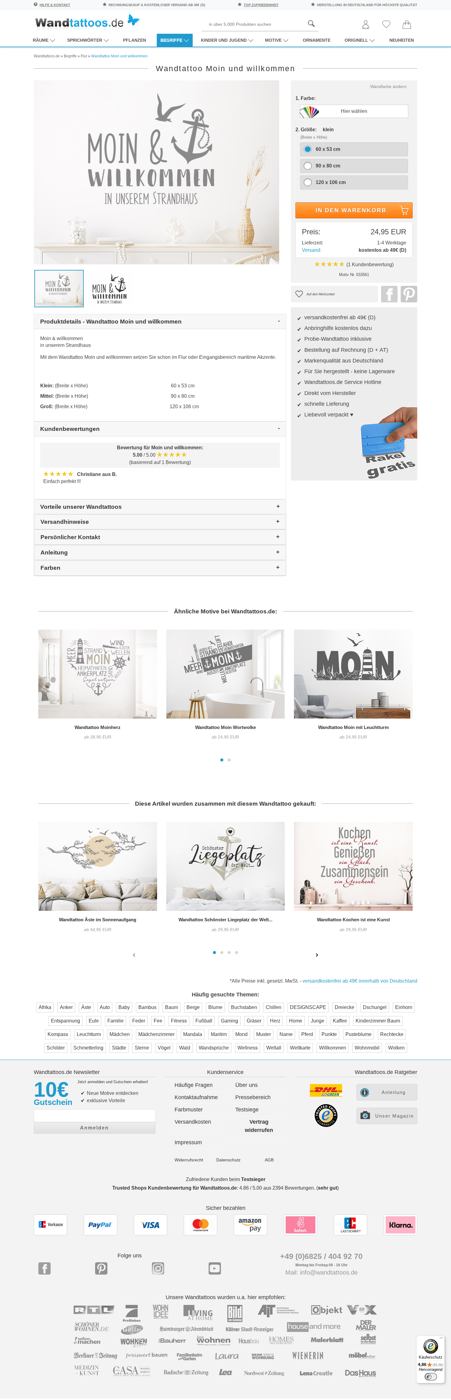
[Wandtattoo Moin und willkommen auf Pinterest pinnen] (407, 294)
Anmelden (94, 1127)
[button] (222, 760)
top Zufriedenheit (261, 5)
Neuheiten (401, 40)
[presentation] (134, 954)
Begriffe (171, 40)
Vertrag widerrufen (259, 1126)
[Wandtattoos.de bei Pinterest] (101, 1268)
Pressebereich (253, 1097)
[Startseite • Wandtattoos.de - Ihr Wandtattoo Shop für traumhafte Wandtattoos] (87, 21)
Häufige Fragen (194, 1085)
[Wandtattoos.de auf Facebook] (44, 1268)
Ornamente (316, 40)
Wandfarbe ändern (388, 86)
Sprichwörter (84, 40)
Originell (356, 40)
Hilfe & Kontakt (55, 5)
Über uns (246, 1085)
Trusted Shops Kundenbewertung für (174, 1188)
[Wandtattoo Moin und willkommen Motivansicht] (110, 288)
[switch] (431, 1376)
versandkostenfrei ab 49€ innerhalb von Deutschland (360, 981)
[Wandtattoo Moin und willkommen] (156, 172)
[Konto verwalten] (365, 25)
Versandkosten (193, 1122)
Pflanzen (134, 40)
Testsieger (253, 1179)
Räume (40, 40)
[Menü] (441, 1339)
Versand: (311, 250)
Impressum (188, 1142)
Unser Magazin (394, 1115)
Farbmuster (189, 1110)
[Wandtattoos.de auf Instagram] (158, 1268)
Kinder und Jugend (224, 40)
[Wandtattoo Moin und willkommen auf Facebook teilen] (388, 294)
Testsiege (247, 1110)
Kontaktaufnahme (196, 1097)
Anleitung (394, 1092)
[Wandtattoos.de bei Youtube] (215, 1268)
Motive (273, 40)
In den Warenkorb (351, 210)
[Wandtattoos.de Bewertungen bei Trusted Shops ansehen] (325, 1125)
